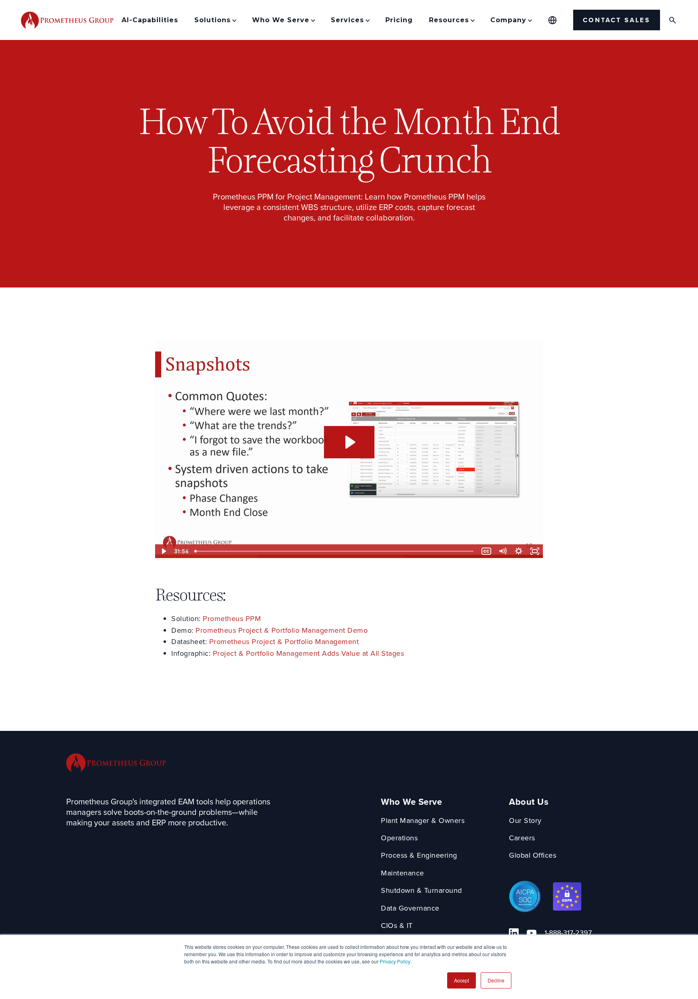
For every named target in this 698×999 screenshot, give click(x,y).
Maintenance (402, 873)
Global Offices (532, 855)
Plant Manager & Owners (423, 820)
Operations (399, 838)
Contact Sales (616, 20)
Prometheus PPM (232, 618)
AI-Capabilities (150, 20)
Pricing (399, 20)
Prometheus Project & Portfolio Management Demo (282, 630)
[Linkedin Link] (514, 933)
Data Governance (410, 908)
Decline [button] (496, 980)
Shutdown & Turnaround (421, 890)
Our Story (525, 820)
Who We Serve (411, 802)
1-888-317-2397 (568, 933)
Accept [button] (461, 980)
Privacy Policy (395, 961)
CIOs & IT (397, 925)
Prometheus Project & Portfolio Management (284, 641)
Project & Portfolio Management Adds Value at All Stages (308, 653)
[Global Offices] (552, 20)
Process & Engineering (419, 855)
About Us (529, 802)
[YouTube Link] (531, 933)
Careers (522, 838)
